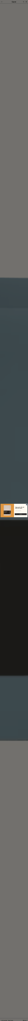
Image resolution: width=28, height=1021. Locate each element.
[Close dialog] (26, 504)
